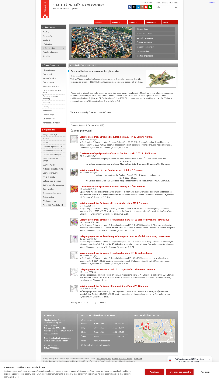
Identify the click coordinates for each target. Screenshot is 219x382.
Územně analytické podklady (50, 98)
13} (94, 302)
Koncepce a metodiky (51, 123)
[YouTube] (146, 7)
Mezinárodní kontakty (145, 47)
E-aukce (46, 139)
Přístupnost (101, 358)
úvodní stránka (162, 3)
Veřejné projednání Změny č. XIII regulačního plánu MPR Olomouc (114, 203)
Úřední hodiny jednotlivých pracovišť (95, 345)
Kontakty (46, 56)
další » (102, 302)
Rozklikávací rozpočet (52, 151)
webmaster (138, 358)
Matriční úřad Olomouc (52, 181)
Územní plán (48, 74)
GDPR (45, 143)
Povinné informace (144, 34)
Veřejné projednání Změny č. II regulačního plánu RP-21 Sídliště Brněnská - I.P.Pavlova (124, 219)
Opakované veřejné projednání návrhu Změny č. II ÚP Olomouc (112, 186)
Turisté (132, 23)
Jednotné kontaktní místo (53, 169)
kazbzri (65, 341)
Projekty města (49, 177)
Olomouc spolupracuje (52, 193)
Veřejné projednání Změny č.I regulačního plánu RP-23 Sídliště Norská (116, 137)
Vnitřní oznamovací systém (50, 160)
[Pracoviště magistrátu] (154, 331)
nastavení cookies (125, 358)
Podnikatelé (151, 23)
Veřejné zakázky (49, 135)
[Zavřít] (209, 359)
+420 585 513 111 (58, 328)
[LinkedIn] (138, 7)
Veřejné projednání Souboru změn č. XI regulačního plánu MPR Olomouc (117, 269)
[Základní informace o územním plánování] (161, 87)
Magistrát (46, 40)
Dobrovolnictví (48, 197)
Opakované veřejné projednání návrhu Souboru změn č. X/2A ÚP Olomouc (118, 153)
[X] (134, 7)
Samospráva (48, 36)
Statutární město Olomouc (54, 320)
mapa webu (174, 3)
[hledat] (176, 7)
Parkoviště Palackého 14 (53, 205)
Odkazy (46, 107)
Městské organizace (145, 56)
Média (165, 23)
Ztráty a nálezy (49, 189)
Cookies (115, 358)
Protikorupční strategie (52, 155)
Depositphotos (129, 361)
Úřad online (47, 44)
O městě (46, 32)
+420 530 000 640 (66, 331)
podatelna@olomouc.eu (60, 338)
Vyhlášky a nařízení (145, 38)
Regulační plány (49, 78)
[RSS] (150, 7)
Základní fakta (142, 29)
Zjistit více (14, 377)
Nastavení (205, 372)
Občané (98, 23)
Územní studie (48, 82)
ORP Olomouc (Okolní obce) (52, 91)
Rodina (115, 23)
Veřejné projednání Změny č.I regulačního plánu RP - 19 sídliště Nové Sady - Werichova (125, 236)
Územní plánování (144, 42)
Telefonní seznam (51, 333)
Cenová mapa (48, 115)
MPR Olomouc (49, 119)
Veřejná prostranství (51, 86)
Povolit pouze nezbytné (180, 372)
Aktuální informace (50, 52)
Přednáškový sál (49, 201)
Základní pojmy (49, 70)
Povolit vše (154, 372)
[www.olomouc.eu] (45, 9)
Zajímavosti (47, 111)
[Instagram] (142, 7)
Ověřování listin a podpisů (53, 185)
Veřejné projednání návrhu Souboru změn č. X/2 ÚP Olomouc (111, 170)
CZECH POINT (49, 165)
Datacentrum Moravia (70, 361)
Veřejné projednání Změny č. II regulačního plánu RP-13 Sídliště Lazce (116, 253)
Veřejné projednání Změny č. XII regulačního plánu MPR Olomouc (114, 286)
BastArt (52, 361)
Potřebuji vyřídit (49, 48)
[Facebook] (130, 7)
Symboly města (143, 51)
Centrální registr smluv (52, 147)
